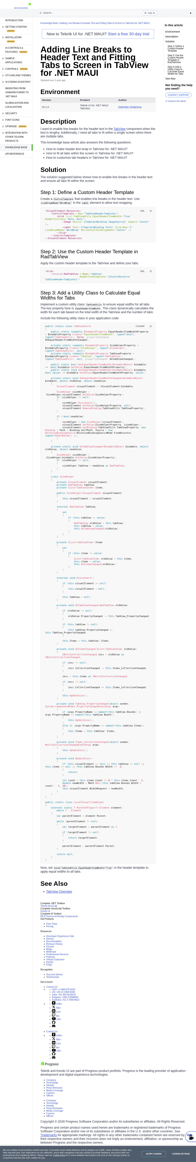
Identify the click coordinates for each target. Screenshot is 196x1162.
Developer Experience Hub (60, 936)
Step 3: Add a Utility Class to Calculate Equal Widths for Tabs (90, 295)
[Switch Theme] (191, 13)
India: (64, 994)
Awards (50, 1085)
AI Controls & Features (14, 50)
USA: (63, 989)
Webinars (51, 951)
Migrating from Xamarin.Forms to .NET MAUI (17, 92)
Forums (50, 946)
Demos (50, 939)
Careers (50, 1093)
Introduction (14, 20)
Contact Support (178, 95)
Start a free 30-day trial (128, 34)
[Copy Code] (151, 211)
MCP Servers (47, 916)
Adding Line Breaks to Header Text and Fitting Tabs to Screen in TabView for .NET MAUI (105, 23)
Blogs (49, 949)
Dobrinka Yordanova (129, 107)
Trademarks (48, 1135)
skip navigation (21, 8)
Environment (60, 91)
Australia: (65, 1000)
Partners (50, 957)
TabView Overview (59, 891)
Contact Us (52, 987)
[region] (98, 1154)
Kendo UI (45, 911)
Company (51, 1080)
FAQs (49, 964)
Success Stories (54, 974)
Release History (54, 944)
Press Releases (54, 1088)
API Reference (14, 154)
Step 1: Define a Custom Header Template (87, 192)
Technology (52, 1082)
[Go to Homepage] (29, 8)
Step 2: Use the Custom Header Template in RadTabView (89, 254)
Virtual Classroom (55, 959)
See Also (54, 883)
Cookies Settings (181, 1153)
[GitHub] (53, 1023)
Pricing (49, 926)
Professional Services (57, 954)
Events (49, 962)
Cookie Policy (59, 1155)
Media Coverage (54, 1090)
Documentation (54, 941)
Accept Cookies (154, 1153)
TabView (120, 129)
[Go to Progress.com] (49, 1065)
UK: (63, 992)
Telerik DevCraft (48, 906)
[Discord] (53, 1026)
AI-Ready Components (66, 916)
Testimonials (52, 977)
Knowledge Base (16, 147)
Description (58, 121)
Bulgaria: (65, 997)
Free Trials (51, 924)
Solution (53, 169)
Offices (49, 1095)
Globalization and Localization (17, 105)
